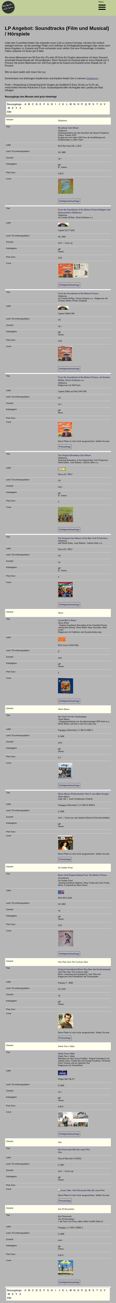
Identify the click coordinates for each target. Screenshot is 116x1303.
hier (44, 72)
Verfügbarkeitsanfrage (69, 201)
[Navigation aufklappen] (102, 10)
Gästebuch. (92, 78)
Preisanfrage (65, 447)
